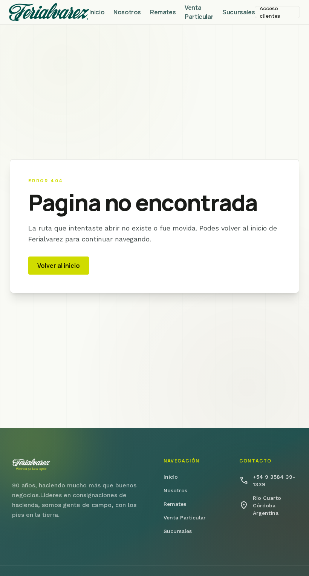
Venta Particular (199, 12)
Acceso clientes (270, 12)
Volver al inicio (58, 265)
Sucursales (238, 12)
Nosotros (127, 12)
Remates (163, 12)
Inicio (97, 12)
